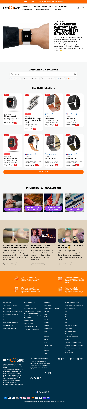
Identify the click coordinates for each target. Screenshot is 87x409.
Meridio (46, 320)
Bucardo (46, 322)
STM (45, 331)
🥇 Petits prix (61, 78)
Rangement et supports (71, 337)
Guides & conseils (42, 9)
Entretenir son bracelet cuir (11, 314)
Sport (66, 311)
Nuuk (45, 314)
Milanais (67, 320)
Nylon (66, 322)
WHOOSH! (47, 351)
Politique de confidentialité (31, 329)
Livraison (5, 317)
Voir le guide (10, 263)
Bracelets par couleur (71, 325)
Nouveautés (27, 6)
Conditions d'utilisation (30, 326)
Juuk (45, 342)
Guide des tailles (7, 308)
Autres (67, 339)
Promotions (57, 9)
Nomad (46, 311)
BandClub (26, 306)
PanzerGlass (48, 328)
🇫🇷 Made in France (15, 78)
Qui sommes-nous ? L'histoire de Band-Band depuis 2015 (32, 312)
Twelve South (48, 345)
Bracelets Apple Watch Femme (73, 342)
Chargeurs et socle (70, 331)
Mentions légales (28, 323)
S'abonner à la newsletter (10, 322)
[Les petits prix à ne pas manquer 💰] (71, 235)
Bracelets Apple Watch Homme (74, 345)
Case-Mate (47, 334)
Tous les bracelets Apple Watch (74, 306)
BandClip (46, 325)
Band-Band (47, 306)
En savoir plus (38, 263)
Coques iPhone (60, 6)
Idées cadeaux (7, 320)
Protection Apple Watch (48, 78)
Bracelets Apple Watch (42, 6)
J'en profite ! (65, 263)
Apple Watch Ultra (70, 308)
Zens (45, 353)
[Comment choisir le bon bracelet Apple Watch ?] (16, 235)
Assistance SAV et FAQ (10, 306)
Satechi (46, 337)
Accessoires (27, 9)
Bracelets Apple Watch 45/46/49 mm (71, 351)
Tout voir (43, 172)
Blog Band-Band (8, 325)
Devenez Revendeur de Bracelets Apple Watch (33, 317)
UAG (45, 317)
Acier (66, 317)
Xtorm (46, 348)
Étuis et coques (69, 334)
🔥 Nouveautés (71, 78)
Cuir (66, 314)
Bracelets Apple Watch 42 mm (73, 348)
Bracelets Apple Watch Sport (31, 78)
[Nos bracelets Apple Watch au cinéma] (43, 235)
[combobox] (43, 74)
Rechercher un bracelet (30, 308)
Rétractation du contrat (9, 328)
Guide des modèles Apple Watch (12, 311)
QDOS (46, 339)
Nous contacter (28, 320)
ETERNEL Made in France (51, 308)
